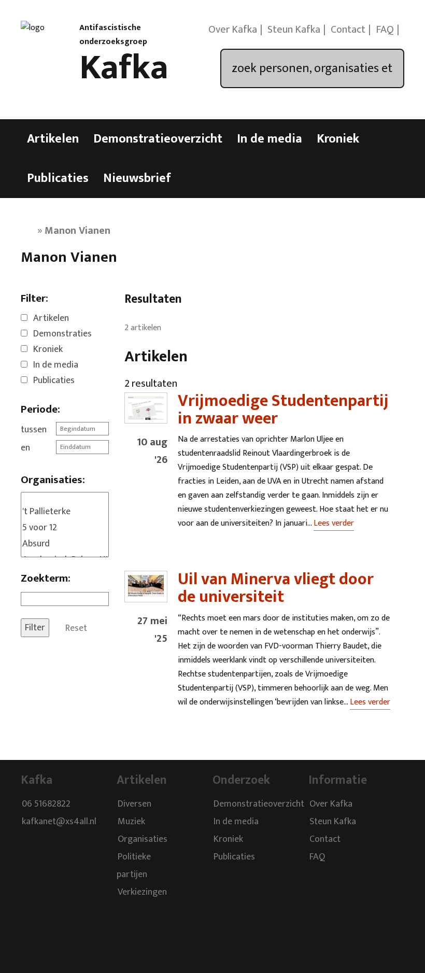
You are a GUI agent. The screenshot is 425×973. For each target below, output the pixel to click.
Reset (76, 628)
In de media (269, 139)
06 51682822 (46, 804)
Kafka (123, 68)
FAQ (385, 29)
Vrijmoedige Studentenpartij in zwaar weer (283, 409)
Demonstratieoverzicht (157, 139)
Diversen (134, 804)
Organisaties (142, 839)
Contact (348, 29)
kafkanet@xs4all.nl (59, 821)
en (25, 448)
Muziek (131, 821)
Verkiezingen (142, 892)
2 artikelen (142, 328)
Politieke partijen (134, 865)
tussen (34, 430)
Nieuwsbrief (137, 178)
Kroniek (338, 139)
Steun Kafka (293, 29)
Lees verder (334, 523)
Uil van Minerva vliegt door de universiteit (276, 588)
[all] (64, 498)
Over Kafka (232, 29)
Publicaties (58, 178)
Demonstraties (62, 334)
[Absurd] (64, 544)
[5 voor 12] (64, 528)
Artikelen (53, 139)
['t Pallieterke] (64, 512)
